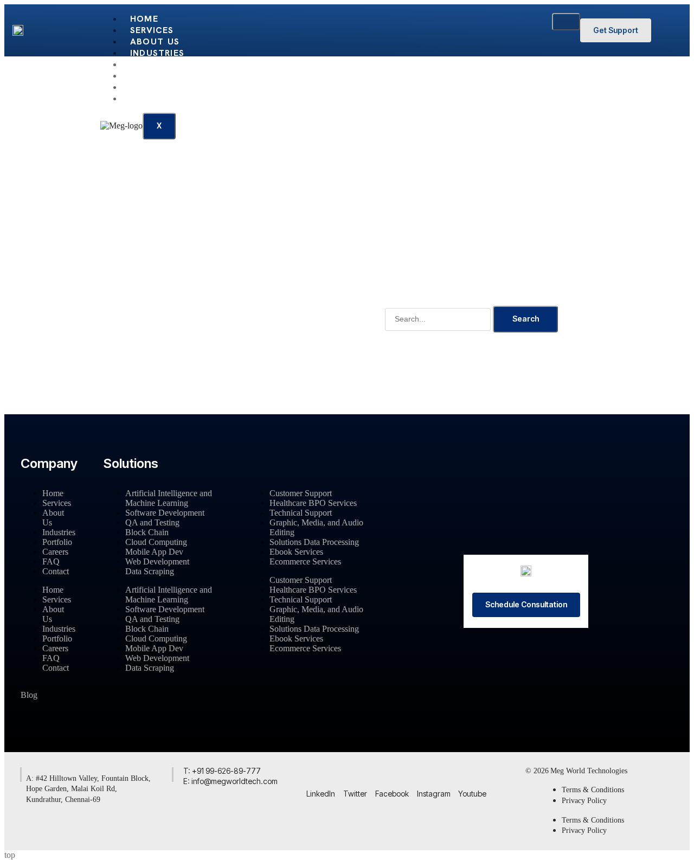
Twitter (355, 793)
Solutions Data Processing (314, 542)
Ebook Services (296, 551)
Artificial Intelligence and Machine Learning (168, 498)
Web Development (157, 561)
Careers (150, 75)
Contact (153, 98)
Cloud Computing (156, 542)
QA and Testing (152, 522)
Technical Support (300, 512)
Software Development (164, 512)
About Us (154, 41)
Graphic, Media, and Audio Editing (316, 527)
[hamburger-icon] (566, 21)
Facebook (392, 793)
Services (152, 30)
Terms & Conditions (593, 790)
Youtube (472, 793)
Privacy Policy (584, 801)
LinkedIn (320, 793)
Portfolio (157, 64)
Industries (157, 53)
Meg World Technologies (588, 771)
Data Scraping (149, 571)
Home (144, 18)
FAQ (139, 87)
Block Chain (147, 532)
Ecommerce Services (305, 561)
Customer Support (300, 493)
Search (525, 318)
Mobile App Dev (154, 551)
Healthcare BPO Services (313, 503)
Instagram (434, 793)
